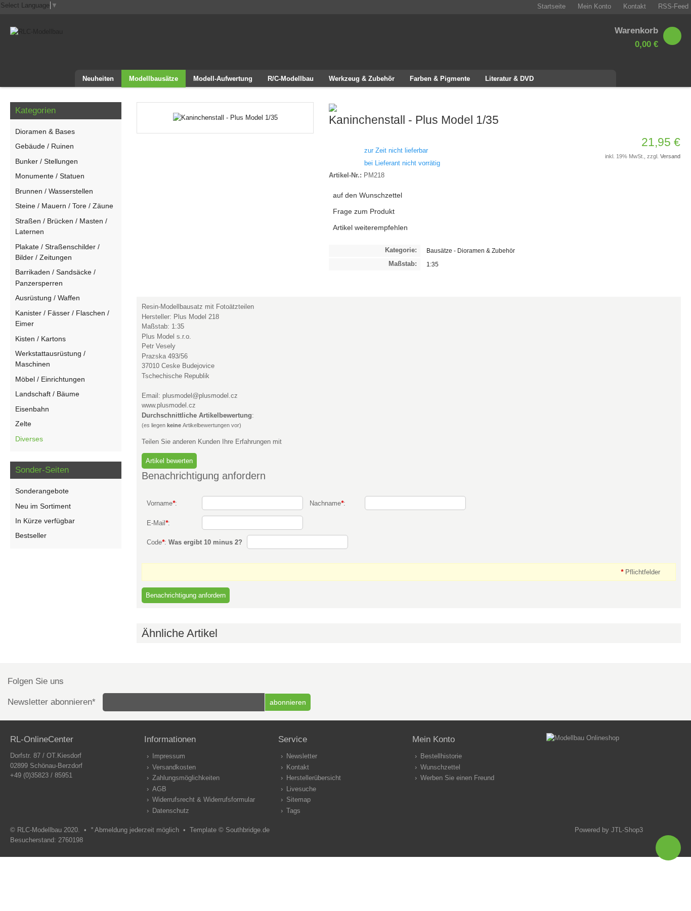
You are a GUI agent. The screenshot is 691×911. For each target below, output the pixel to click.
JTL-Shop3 (627, 830)
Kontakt (297, 767)
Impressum (168, 756)
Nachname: (328, 503)
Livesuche (301, 789)
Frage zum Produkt (364, 211)
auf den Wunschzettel (367, 195)
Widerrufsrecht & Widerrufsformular (203, 799)
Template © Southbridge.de (230, 830)
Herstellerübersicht (313, 778)
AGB (159, 789)
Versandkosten (174, 767)
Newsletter (301, 756)
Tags (293, 810)
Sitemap (298, 799)
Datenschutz (170, 810)
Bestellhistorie (441, 756)
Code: (194, 542)
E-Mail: (158, 523)
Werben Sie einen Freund (457, 778)
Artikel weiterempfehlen (370, 227)
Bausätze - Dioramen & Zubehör (470, 250)
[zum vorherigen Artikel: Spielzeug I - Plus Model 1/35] (661, 107)
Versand (670, 156)
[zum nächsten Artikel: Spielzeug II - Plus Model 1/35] (673, 107)
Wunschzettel (440, 767)
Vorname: (162, 503)
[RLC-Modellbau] (36, 31)
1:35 (432, 264)
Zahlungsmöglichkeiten (186, 778)
